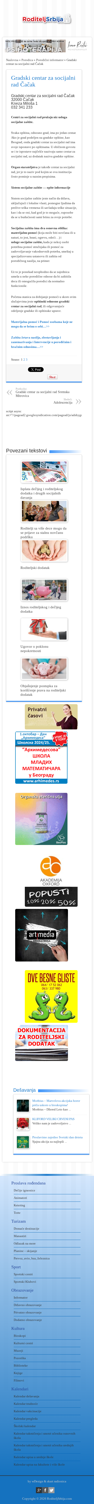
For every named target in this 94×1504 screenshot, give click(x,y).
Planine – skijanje (25, 1251)
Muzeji (18, 1350)
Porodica (27, 60)
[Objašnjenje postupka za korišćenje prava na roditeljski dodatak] (44, 679)
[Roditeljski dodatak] (44, 560)
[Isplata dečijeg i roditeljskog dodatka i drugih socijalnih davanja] (44, 482)
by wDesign (35, 1481)
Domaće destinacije (26, 1228)
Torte (17, 1212)
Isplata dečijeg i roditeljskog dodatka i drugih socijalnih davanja (41, 493)
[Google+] (39, 1490)
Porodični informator (49, 60)
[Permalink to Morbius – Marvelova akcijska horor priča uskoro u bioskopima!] (22, 1111)
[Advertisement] (50, 429)
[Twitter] (51, 1490)
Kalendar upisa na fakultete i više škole (39, 1464)
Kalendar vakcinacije (27, 1411)
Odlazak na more (25, 1243)
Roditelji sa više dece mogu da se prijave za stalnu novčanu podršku (43, 532)
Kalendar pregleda (26, 1418)
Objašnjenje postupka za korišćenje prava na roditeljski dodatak (43, 690)
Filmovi (19, 1380)
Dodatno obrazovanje (28, 1320)
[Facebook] (45, 1490)
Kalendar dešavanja (26, 1396)
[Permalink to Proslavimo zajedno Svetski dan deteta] (22, 1147)
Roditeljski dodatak (35, 568)
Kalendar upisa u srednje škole (34, 1457)
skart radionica (56, 1481)
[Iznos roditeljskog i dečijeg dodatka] (44, 600)
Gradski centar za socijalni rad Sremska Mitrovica (42, 392)
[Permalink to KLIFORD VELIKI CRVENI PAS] (22, 1129)
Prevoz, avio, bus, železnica (32, 1258)
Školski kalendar (25, 1426)
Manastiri (20, 1236)
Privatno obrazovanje (28, 1312)
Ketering (19, 1205)
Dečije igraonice (24, 1190)
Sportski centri (23, 1274)
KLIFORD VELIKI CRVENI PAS (53, 1119)
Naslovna (12, 60)
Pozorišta (20, 1358)
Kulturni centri (23, 1343)
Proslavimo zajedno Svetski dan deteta (57, 1137)
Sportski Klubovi (25, 1281)
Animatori (20, 1198)
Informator (20, 1297)
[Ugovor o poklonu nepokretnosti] (44, 639)
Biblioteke (21, 1365)
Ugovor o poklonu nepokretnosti (34, 648)
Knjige (18, 1373)
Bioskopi (20, 1336)
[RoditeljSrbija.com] (47, 21)
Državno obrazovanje (28, 1305)
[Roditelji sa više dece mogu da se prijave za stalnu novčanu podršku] (44, 521)
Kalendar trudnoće (26, 1403)
